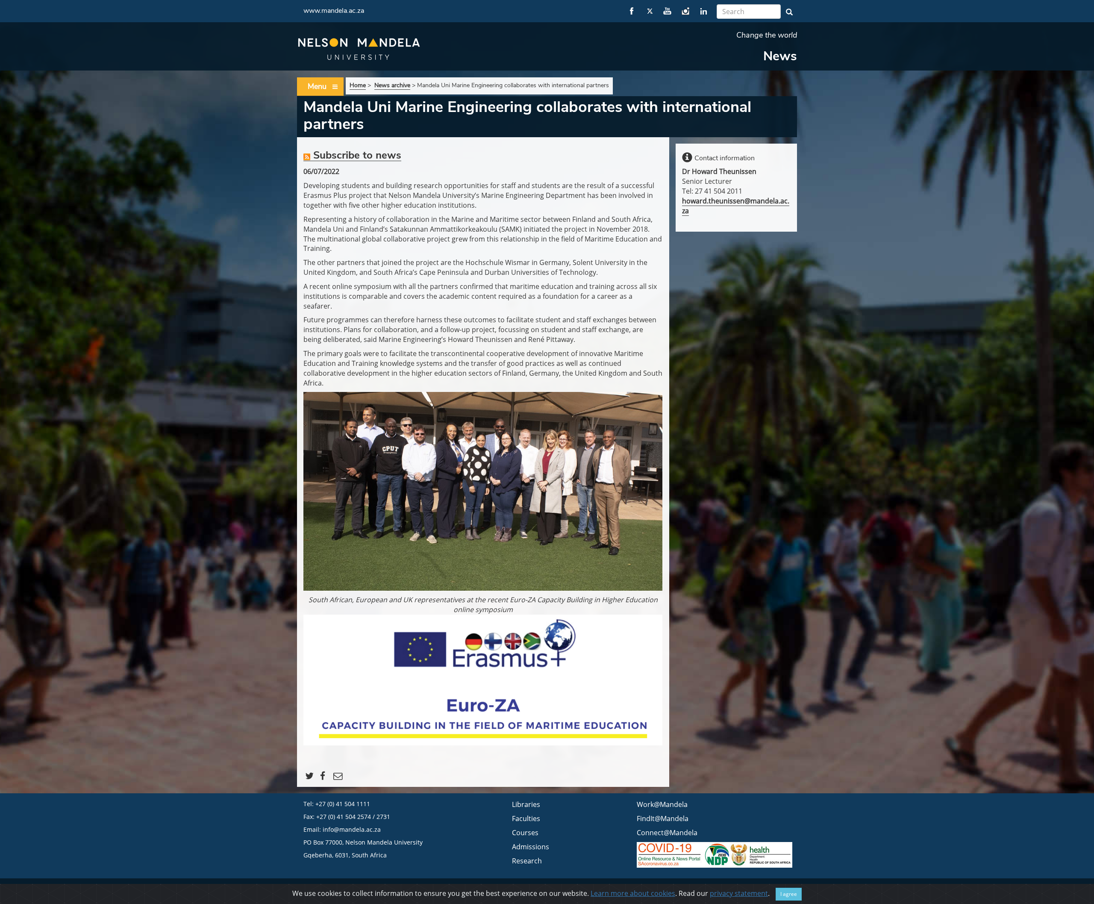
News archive (392, 85)
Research (527, 861)
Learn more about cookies (633, 893)
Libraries (526, 804)
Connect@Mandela (667, 832)
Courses (525, 832)
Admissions (530, 846)
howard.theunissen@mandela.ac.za (735, 205)
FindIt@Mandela (662, 818)
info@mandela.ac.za (352, 829)
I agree (788, 894)
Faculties (526, 818)
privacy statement (739, 893)
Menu (317, 86)
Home (358, 85)
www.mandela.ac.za (333, 10)
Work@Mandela (662, 804)
